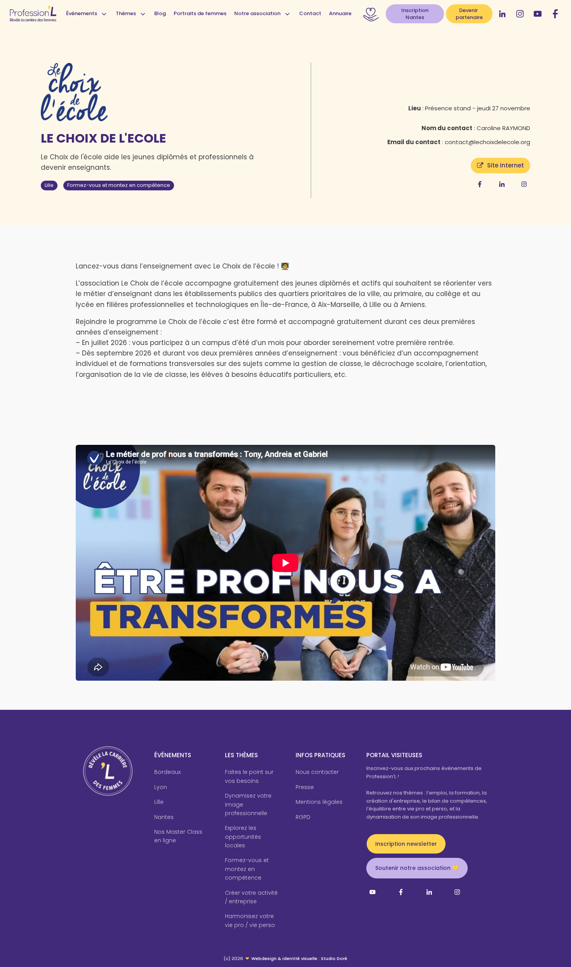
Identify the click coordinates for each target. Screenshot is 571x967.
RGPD (303, 817)
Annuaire (340, 13)
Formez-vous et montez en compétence (118, 185)
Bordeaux (167, 772)
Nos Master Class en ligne (178, 836)
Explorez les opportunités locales (243, 836)
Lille (49, 185)
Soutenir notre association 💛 (417, 868)
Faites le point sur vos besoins (249, 776)
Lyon (160, 787)
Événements (81, 13)
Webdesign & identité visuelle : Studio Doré (299, 958)
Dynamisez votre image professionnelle (248, 804)
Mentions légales (319, 802)
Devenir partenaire (469, 14)
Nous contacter (317, 772)
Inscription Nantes (414, 14)
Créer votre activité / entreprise (251, 897)
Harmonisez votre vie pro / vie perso (250, 920)
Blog (160, 13)
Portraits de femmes (200, 13)
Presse (305, 787)
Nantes (164, 817)
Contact (310, 13)
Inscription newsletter (406, 844)
